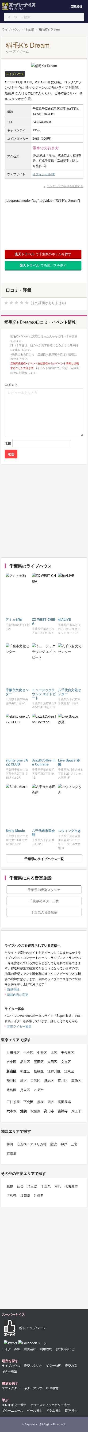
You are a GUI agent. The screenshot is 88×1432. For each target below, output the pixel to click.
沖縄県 (39, 1195)
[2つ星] (11, 302)
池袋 (23, 1110)
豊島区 (11, 1089)
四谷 (50, 1101)
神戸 (64, 1144)
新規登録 (76, 6)
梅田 (10, 1144)
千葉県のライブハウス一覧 (44, 858)
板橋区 (39, 1071)
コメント (11, 384)
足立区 (25, 1089)
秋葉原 (35, 1110)
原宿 (40, 1101)
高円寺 (49, 1110)
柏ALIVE (64, 619)
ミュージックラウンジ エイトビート (44, 693)
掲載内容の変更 (17, 994)
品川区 (25, 1061)
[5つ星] (26, 302)
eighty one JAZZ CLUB (17, 762)
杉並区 (25, 1071)
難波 (53, 1144)
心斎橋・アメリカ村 (31, 1144)
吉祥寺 (63, 1110)
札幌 (10, 1186)
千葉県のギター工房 (44, 901)
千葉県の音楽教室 (44, 912)
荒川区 (63, 1080)
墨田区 (39, 1061)
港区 (23, 1080)
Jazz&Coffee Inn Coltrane (44, 762)
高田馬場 (64, 1101)
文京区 (66, 1061)
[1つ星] (6, 302)
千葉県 (29, 29)
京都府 (11, 1153)
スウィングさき (69, 830)
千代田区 (67, 1052)
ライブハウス (11, 29)
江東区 (69, 1071)
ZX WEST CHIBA (43, 621)
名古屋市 (71, 1186)
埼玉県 (32, 1186)
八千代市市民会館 (43, 832)
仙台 (20, 1186)
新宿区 (11, 1071)
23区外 (39, 1089)
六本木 (11, 1110)
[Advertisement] (44, 511)
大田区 (52, 1061)
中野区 (42, 1052)
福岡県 (25, 1195)
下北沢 (28, 1101)
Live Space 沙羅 (69, 762)
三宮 (74, 1144)
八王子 (76, 1110)
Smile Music (15, 830)
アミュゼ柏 (14, 619)
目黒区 (35, 1080)
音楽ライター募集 (19, 1026)
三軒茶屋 (13, 1101)
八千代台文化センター (69, 691)
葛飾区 (76, 1080)
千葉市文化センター (17, 691)
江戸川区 (54, 1071)
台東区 (11, 1061)
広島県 (11, 1195)
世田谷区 (13, 1052)
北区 (54, 1052)
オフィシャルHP (44, 174)
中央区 (28, 1052)
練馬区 (49, 1080)
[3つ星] (16, 302)
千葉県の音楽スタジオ (44, 889)
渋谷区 (11, 1080)
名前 (8, 443)
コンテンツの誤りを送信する (65, 186)
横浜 (57, 1186)
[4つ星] (21, 302)
